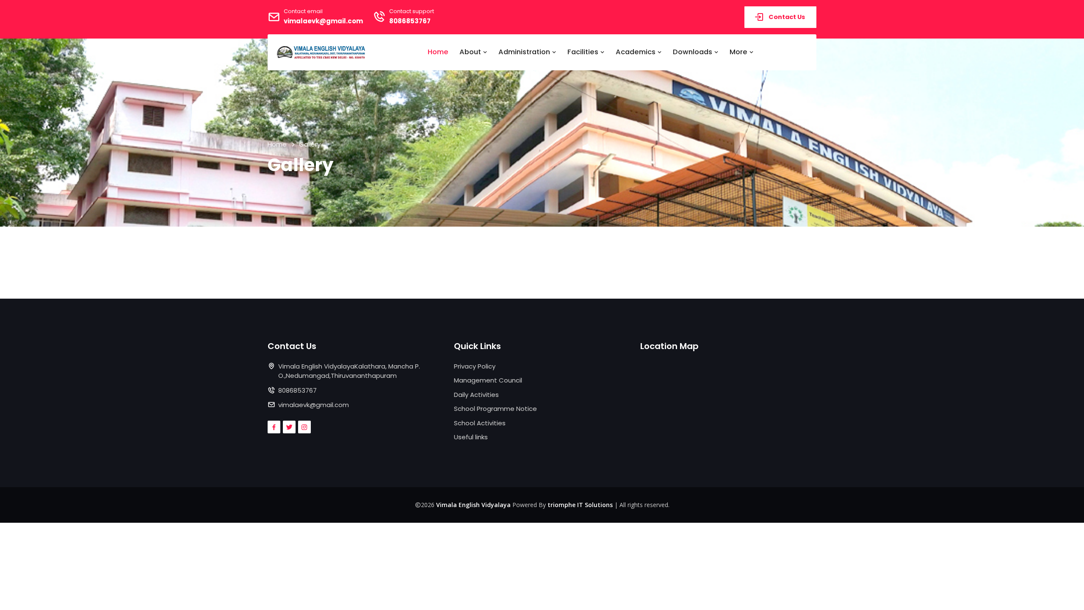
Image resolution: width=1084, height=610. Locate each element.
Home (438, 52)
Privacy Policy (474, 366)
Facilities (583, 52)
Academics (636, 52)
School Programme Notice (495, 408)
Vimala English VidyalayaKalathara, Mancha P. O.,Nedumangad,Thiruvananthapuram (349, 371)
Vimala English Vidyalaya (473, 505)
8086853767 (410, 21)
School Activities (480, 423)
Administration (525, 52)
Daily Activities (476, 394)
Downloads (693, 52)
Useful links (471, 437)
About (471, 52)
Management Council (488, 380)
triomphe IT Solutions (580, 505)
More (739, 52)
